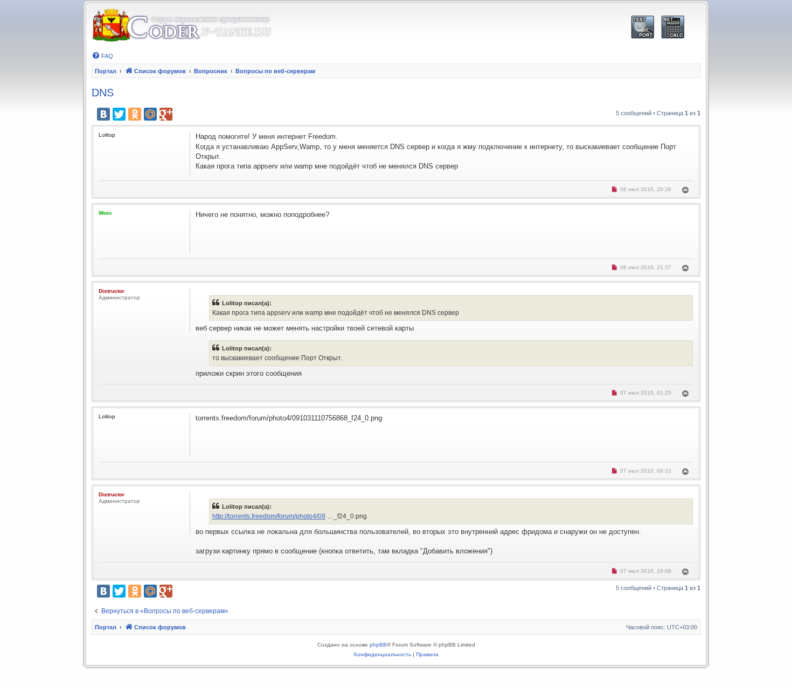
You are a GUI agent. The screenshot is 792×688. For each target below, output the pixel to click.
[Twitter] (119, 114)
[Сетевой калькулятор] (672, 27)
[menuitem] (102, 56)
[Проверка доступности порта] (642, 27)
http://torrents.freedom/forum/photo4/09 (268, 516)
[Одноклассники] (134, 114)
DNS (103, 93)
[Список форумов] (182, 26)
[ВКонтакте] (103, 114)
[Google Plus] (165, 114)
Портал (105, 71)
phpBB (378, 645)
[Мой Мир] (150, 114)
